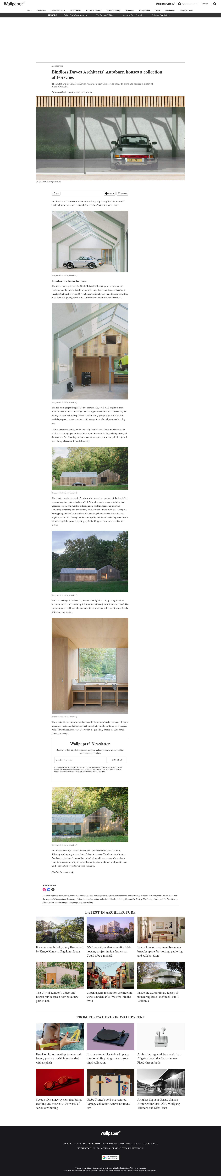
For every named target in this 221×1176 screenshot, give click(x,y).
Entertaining (170, 10)
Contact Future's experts (87, 1143)
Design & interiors (58, 10)
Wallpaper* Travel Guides (161, 15)
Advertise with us (86, 1148)
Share (57, 193)
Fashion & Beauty (113, 10)
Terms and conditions (113, 1143)
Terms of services (82, 767)
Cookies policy (150, 1143)
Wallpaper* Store (186, 10)
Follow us (111, 193)
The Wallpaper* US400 (104, 15)
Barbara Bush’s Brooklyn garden (75, 15)
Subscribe (205, 3)
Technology (129, 10)
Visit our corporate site (137, 1168)
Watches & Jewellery (94, 10)
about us (68, 1143)
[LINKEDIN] (49, 889)
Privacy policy (133, 1143)
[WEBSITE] (53, 889)
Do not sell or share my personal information (120, 1148)
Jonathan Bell (60, 92)
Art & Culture (75, 10)
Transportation (144, 10)
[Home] (28, 10)
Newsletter (124, 193)
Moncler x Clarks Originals (132, 15)
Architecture (41, 10)
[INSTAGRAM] (45, 889)
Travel (157, 10)
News (90, 92)
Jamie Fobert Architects (91, 854)
